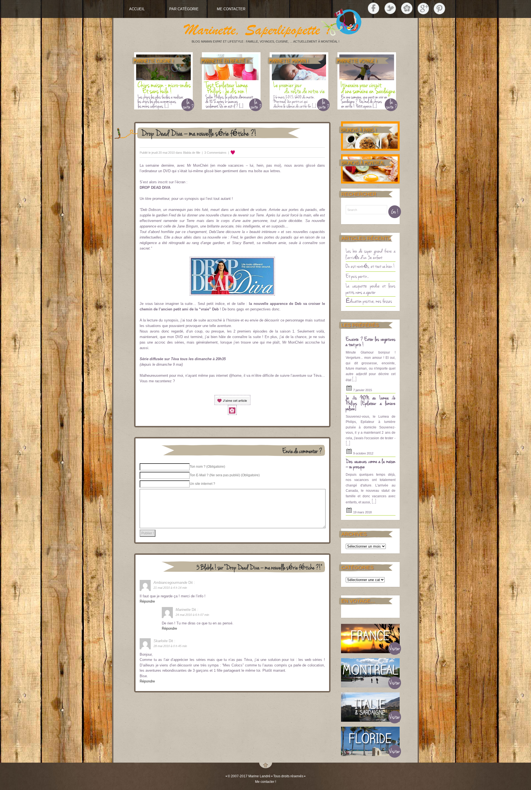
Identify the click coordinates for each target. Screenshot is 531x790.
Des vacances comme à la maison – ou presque (370, 464)
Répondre (147, 601)
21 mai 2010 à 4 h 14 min (170, 587)
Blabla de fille (191, 152)
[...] (354, 379)
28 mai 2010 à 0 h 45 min (170, 646)
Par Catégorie (184, 9)
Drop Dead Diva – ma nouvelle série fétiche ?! (199, 133)
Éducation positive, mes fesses (369, 300)
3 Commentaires (215, 152)
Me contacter (231, 9)
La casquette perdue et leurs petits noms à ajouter (370, 288)
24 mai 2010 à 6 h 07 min (192, 614)
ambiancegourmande (170, 582)
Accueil (137, 9)
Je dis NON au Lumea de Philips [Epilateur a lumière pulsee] (370, 403)
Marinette (183, 610)
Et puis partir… (357, 275)
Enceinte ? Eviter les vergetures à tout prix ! (370, 341)
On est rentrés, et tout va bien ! (370, 265)
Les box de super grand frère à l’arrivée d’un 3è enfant (370, 253)
